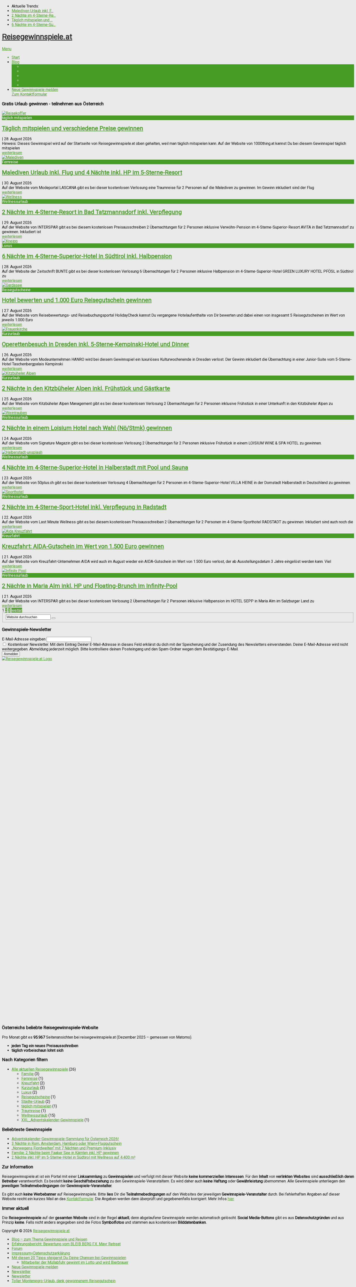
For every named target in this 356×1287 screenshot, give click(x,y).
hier (231, 1199)
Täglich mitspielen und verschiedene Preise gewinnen (72, 128)
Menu (6, 49)
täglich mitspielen (36, 1106)
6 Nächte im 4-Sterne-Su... (33, 24)
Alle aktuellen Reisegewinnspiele (40, 1069)
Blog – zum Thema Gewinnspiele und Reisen (49, 1239)
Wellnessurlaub (34, 1115)
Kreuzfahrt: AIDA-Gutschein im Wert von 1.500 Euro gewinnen (83, 546)
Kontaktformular (80, 1199)
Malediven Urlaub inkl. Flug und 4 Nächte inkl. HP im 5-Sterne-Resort (92, 172)
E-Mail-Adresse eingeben (24, 639)
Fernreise (29, 1078)
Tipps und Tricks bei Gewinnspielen (51, 66)
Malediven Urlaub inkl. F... (32, 10)
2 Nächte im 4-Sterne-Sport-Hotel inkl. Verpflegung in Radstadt (84, 507)
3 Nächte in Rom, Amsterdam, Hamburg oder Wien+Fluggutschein (67, 1143)
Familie (27, 1074)
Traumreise (30, 1110)
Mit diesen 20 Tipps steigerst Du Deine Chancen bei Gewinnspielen (69, 1257)
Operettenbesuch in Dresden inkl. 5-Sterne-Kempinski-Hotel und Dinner (95, 344)
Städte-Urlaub (33, 1101)
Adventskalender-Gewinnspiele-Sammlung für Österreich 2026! (65, 1139)
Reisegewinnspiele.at (37, 36)
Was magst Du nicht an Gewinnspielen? (54, 76)
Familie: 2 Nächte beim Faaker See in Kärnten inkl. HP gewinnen (65, 1152)
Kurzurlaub (30, 1087)
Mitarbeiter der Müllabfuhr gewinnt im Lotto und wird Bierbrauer (74, 1262)
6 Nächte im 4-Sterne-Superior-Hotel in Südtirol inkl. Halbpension (87, 256)
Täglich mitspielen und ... (32, 20)
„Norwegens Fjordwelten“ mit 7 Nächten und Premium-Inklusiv (64, 1148)
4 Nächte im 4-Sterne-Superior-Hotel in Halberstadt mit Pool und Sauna (95, 467)
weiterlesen (12, 152)
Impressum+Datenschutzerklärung (41, 1253)
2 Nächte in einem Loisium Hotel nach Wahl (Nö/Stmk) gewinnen (87, 428)
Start (16, 57)
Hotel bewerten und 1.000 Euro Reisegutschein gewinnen (77, 300)
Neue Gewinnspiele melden (35, 92)
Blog (15, 62)
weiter (16, 610)
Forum (17, 1248)
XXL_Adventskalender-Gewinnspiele (52, 1120)
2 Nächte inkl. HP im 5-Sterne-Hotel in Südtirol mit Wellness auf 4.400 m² (73, 1157)
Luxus (26, 1092)
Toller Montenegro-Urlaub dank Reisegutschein (61, 85)
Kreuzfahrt (30, 1083)
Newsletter (21, 1271)
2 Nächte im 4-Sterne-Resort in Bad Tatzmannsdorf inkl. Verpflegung (92, 212)
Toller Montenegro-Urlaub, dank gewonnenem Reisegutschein (64, 1281)
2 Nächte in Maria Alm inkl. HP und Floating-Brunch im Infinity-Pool (89, 585)
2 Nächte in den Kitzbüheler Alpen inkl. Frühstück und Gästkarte (86, 388)
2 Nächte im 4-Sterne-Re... (34, 15)
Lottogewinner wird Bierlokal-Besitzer (53, 71)
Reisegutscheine (35, 1097)
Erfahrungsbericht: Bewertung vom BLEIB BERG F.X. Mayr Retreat (75, 80)
